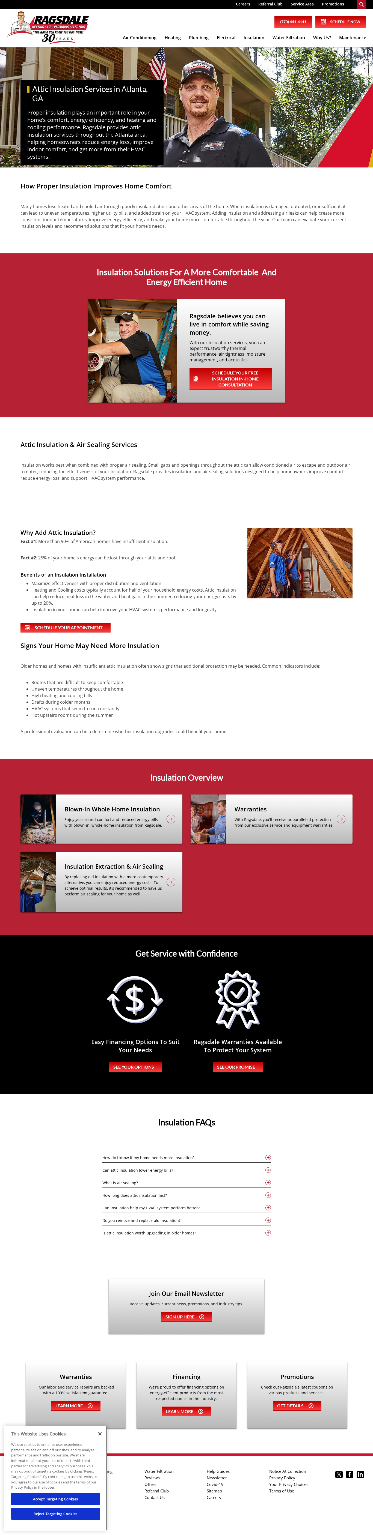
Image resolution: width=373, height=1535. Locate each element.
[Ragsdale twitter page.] (339, 1475)
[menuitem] (243, 4)
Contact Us (154, 1497)
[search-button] (361, 4)
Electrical (226, 38)
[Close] (100, 1434)
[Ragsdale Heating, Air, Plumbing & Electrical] (48, 28)
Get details (290, 1405)
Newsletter (217, 1477)
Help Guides (218, 1471)
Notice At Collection (287, 1471)
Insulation (254, 38)
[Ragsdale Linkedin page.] (360, 1475)
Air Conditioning (139, 38)
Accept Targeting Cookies (55, 1499)
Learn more (69, 1405)
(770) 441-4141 (293, 21)
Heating (173, 38)
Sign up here (179, 1316)
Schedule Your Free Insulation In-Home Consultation (235, 378)
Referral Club (270, 4)
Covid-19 (215, 1484)
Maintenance (352, 38)
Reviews (152, 1477)
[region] (55, 1478)
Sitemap (214, 1490)
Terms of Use (281, 1490)
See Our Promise (236, 1066)
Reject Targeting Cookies (56, 1513)
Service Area (302, 4)
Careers (243, 4)
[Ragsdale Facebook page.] (349, 1475)
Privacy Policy (282, 1477)
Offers (150, 1484)
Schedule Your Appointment (69, 627)
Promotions (333, 4)
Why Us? (322, 38)
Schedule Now (345, 21)
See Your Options (133, 1066)
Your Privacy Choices (288, 1484)
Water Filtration (289, 38)
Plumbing (199, 38)
